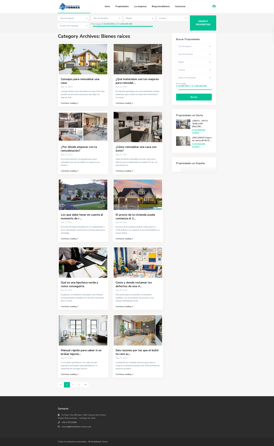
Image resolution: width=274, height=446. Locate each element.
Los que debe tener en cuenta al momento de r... (82, 216)
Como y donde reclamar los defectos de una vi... (134, 284)
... (72, 97)
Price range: (96, 24)
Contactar (180, 6)
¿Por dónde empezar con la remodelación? (79, 149)
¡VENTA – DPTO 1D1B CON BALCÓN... (200, 123)
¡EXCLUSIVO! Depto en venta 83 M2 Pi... (202, 139)
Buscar (194, 97)
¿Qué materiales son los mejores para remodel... (137, 81)
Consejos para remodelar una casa (80, 81)
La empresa (140, 6)
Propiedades (122, 6)
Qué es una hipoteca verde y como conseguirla (79, 284)
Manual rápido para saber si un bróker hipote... (81, 352)
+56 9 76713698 (69, 422)
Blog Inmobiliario (161, 6)
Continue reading (69, 103)
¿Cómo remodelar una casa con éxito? (136, 149)
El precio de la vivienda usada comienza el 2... (135, 216)
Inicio (107, 6)
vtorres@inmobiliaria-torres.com (76, 426)
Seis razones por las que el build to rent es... (137, 352)
